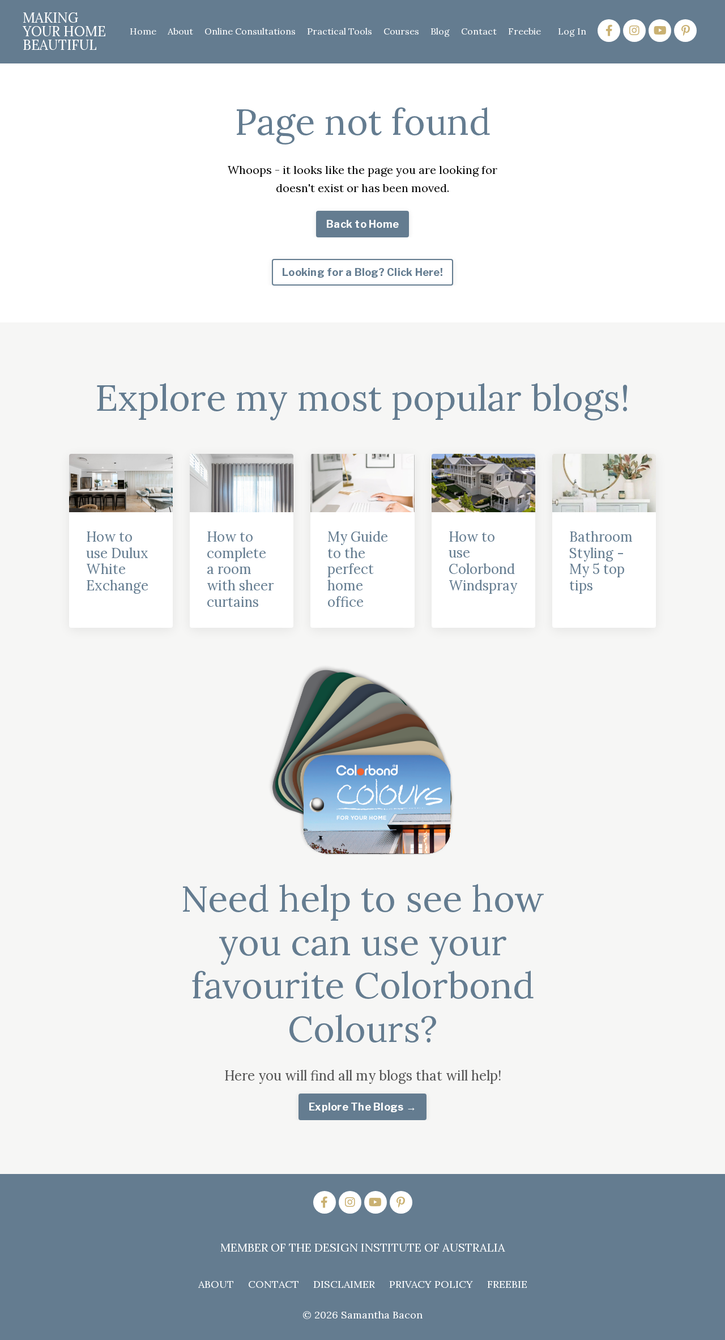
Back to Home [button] (362, 224)
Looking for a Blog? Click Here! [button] (362, 272)
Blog (440, 31)
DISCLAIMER (344, 1284)
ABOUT (216, 1284)
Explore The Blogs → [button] (362, 1107)
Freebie (524, 31)
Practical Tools (339, 31)
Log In (572, 31)
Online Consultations (250, 31)
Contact (479, 31)
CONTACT (273, 1284)
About (180, 31)
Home (143, 31)
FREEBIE (507, 1284)
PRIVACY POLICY (431, 1284)
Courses (401, 31)
